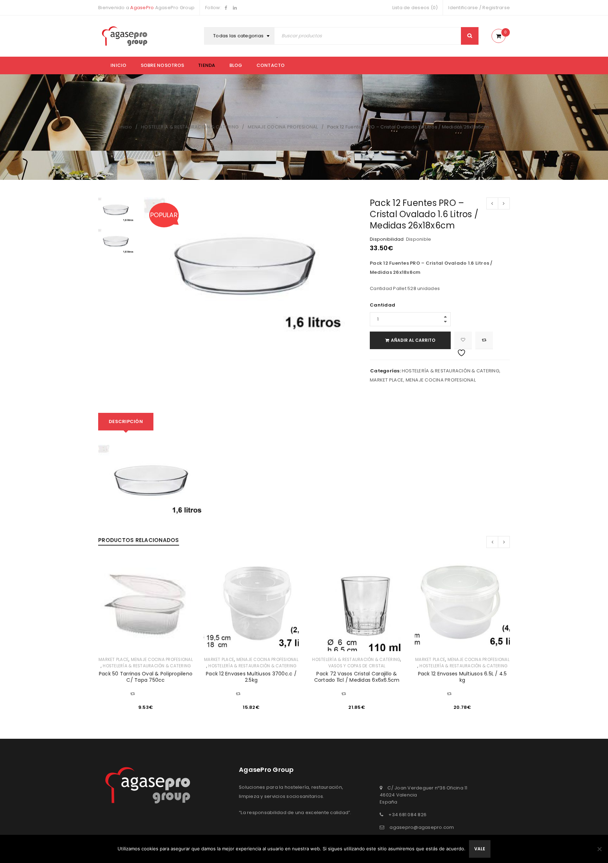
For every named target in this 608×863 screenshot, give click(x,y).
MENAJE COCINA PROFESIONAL (283, 127)
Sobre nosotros (162, 65)
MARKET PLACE (386, 380)
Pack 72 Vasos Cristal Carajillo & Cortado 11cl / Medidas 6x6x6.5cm (357, 677)
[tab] (125, 421)
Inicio (118, 65)
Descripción (126, 421)
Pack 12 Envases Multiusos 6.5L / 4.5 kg (462, 677)
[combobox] (240, 35)
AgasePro (142, 7)
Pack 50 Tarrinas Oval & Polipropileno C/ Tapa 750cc (145, 677)
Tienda (206, 65)
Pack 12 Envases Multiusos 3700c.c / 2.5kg (251, 677)
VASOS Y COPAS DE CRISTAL (357, 666)
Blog (235, 65)
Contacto (270, 65)
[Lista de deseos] (463, 340)
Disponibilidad (387, 239)
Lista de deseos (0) (415, 7)
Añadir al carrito (413, 340)
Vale (479, 849)
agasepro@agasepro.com (422, 827)
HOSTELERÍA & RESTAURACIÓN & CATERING (190, 127)
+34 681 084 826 (407, 814)
